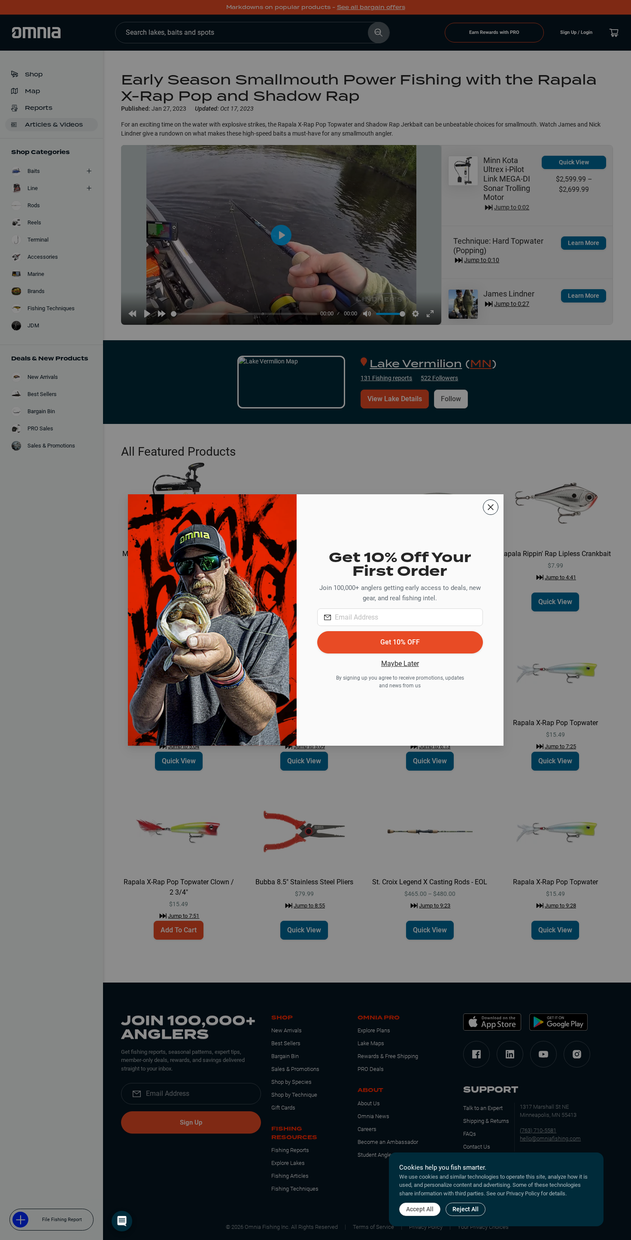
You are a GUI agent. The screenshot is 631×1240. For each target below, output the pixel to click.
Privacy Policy (523, 1193)
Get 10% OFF (400, 642)
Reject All (465, 1209)
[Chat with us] (122, 1221)
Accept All (420, 1209)
